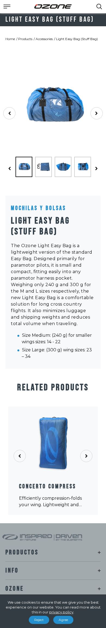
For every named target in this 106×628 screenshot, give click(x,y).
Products (25, 39)
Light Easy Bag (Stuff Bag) (77, 39)
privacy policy (61, 612)
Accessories (44, 39)
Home (10, 39)
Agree (63, 620)
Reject (39, 620)
